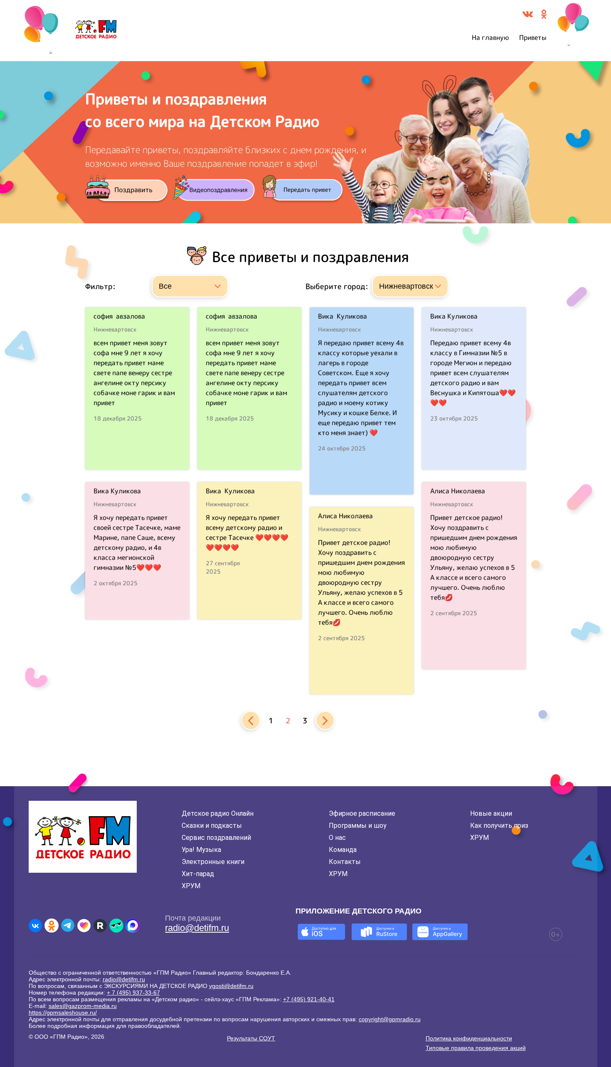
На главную (490, 37)
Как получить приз (499, 825)
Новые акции (491, 813)
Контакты (345, 862)
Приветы (533, 37)
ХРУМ (191, 886)
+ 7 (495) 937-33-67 (133, 992)
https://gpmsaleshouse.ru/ (63, 1012)
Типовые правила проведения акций (476, 1048)
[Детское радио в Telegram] (67, 925)
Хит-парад (198, 874)
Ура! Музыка (201, 850)
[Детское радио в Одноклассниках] (51, 925)
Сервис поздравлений (216, 838)
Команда (343, 850)
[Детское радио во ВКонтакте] (35, 925)
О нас (337, 838)
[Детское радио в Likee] (84, 925)
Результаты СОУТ (251, 1038)
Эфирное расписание (362, 813)
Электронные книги (213, 862)
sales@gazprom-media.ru (83, 1006)
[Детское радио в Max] (132, 925)
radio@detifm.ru (197, 928)
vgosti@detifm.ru (231, 986)
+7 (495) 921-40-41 (309, 999)
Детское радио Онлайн (218, 813)
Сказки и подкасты (212, 825)
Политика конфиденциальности (469, 1038)
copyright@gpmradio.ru (390, 1019)
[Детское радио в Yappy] (116, 925)
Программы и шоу (358, 825)
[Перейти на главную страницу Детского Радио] (96, 31)
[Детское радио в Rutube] (100, 925)
